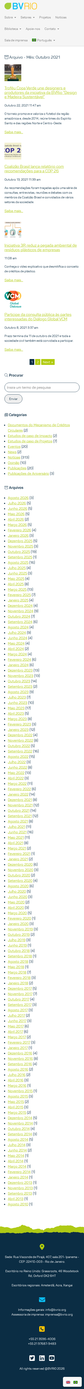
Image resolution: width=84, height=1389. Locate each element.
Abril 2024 (16, 648)
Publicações (17, 468)
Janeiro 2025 (18, 600)
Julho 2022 (17, 762)
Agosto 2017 (18, 1010)
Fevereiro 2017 (19, 1042)
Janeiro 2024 (18, 665)
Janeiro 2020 (18, 923)
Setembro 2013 (20, 1193)
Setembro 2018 (20, 956)
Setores (26, 17)
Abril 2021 (15, 843)
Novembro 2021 (20, 805)
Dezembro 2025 (20, 541)
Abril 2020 (16, 907)
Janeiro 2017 (18, 1047)
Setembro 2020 (20, 880)
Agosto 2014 (18, 1139)
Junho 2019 (17, 945)
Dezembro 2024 (20, 605)
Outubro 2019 (19, 934)
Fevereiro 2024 (19, 659)
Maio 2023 (16, 708)
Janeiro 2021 (18, 859)
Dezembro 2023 (20, 670)
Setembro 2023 (20, 686)
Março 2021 (17, 848)
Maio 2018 (16, 967)
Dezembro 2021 (20, 799)
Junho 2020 (17, 896)
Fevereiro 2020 (19, 918)
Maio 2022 (16, 772)
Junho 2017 (17, 1020)
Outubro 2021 (19, 810)
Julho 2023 (17, 697)
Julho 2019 (17, 940)
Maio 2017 (16, 1026)
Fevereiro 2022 (19, 789)
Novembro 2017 (20, 994)
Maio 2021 (16, 837)
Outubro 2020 (19, 875)
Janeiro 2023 (18, 729)
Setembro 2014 (20, 1134)
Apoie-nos (33, 29)
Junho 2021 (17, 832)
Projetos (45, 17)
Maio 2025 (16, 578)
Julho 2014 (17, 1145)
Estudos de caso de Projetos (30, 441)
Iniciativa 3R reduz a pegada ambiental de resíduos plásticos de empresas (40, 247)
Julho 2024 (17, 632)
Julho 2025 (17, 568)
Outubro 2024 (19, 616)
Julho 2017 (16, 1015)
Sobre (8, 17)
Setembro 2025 (20, 557)
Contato (50, 29)
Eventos (14, 446)
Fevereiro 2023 (19, 724)
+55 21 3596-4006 (42, 1339)
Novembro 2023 (20, 675)
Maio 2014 (16, 1155)
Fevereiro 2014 (19, 1171)
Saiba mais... (13, 132)
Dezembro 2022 (20, 735)
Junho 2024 (17, 638)
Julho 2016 (17, 1074)
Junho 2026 (17, 508)
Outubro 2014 (19, 1128)
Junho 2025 (17, 573)
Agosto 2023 (18, 692)
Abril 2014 (16, 1161)
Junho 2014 (17, 1150)
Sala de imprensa (16, 40)
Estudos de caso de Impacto (30, 435)
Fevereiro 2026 (19, 530)
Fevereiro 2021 (19, 853)
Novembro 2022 (20, 740)
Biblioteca (11, 29)
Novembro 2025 (20, 546)
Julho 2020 (17, 891)
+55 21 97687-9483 (42, 1344)
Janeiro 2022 (18, 794)
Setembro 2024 (20, 621)
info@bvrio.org (55, 1310)
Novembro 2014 (20, 1123)
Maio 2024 (16, 643)
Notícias (61, 17)
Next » (48, 362)
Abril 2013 (16, 1198)
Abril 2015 (15, 1107)
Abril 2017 (15, 1031)
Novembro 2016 (20, 1058)
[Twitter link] (32, 1359)
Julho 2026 (17, 503)
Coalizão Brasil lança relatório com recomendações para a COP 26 (34, 168)
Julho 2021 (16, 826)
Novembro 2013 (20, 1188)
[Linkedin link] (42, 1359)
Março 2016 (17, 1085)
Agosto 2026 (18, 497)
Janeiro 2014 (18, 1177)
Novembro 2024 (20, 611)
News (12, 452)
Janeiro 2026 (18, 535)
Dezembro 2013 (20, 1182)
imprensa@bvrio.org (59, 1314)
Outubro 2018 (19, 950)
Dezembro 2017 (20, 988)
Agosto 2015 (18, 1096)
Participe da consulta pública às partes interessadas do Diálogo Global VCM (37, 317)
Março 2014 (17, 1166)
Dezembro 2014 (20, 1118)
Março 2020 (17, 913)
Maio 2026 (16, 514)
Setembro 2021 (20, 816)
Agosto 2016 (18, 1069)
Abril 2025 (16, 584)
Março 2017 (17, 1037)
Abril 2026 (16, 519)
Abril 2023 (16, 713)
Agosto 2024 (18, 627)
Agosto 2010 (18, 1204)
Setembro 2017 (20, 1004)
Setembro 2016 (20, 1064)
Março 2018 (17, 972)
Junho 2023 (17, 702)
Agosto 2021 (18, 821)
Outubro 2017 (18, 999)
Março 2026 (17, 524)
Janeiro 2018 (18, 983)
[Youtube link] (52, 1359)
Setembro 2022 (20, 751)
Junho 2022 (17, 767)
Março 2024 (17, 654)
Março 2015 (17, 1112)
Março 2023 (17, 719)
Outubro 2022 (19, 745)
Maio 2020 (16, 902)
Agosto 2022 (18, 756)
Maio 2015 (16, 1101)
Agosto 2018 (18, 961)
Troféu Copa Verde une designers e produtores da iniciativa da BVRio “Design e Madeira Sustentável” (40, 93)
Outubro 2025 (19, 551)
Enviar (13, 399)
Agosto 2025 (18, 562)
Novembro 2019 (20, 929)
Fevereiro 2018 (19, 977)
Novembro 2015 (20, 1091)
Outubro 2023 (19, 681)
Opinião (13, 462)
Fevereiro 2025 (19, 594)
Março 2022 (17, 783)
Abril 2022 (16, 778)
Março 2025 (17, 589)
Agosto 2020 (18, 886)
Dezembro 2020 (20, 864)
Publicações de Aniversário (28, 473)
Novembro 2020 (20, 870)
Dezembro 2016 (20, 1053)
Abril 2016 (16, 1080)
